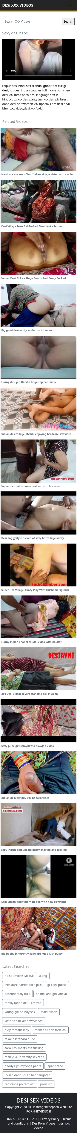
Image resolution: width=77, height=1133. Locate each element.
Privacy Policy (49, 1119)
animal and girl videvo (51, 994)
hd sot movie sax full (19, 976)
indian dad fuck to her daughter (27, 1075)
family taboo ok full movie (23, 1003)
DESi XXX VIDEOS (17, 5)
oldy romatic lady (17, 1030)
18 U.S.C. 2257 (27, 1119)
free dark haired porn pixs (23, 985)
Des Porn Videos (43, 1123)
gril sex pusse (57, 985)
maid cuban (49, 1012)
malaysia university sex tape (24, 1057)
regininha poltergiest (20, 1084)
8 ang (43, 976)
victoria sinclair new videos (24, 1021)
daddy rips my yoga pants (23, 1066)
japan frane (55, 1066)
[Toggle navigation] (69, 5)
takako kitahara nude (20, 1039)
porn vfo (46, 1084)
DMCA (10, 1119)
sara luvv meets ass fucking (24, 1048)
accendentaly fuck (17, 994)
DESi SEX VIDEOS (38, 1100)
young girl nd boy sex (20, 1012)
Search (68, 21)
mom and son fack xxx (50, 1030)
